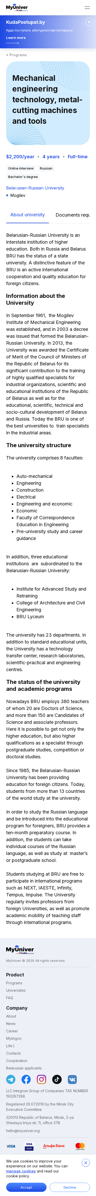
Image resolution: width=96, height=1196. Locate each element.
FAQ (9, 998)
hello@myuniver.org (23, 1131)
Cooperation (16, 1060)
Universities (16, 990)
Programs (18, 55)
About (11, 1016)
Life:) (10, 1046)
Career (12, 1031)
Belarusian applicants (24, 1068)
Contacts (13, 1053)
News (11, 1023)
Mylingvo (14, 1038)
